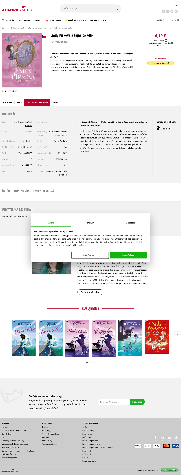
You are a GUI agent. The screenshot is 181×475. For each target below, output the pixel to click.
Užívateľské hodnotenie (37, 102)
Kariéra (85, 457)
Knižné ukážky (87, 434)
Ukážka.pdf (164, 128)
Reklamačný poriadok (10, 447)
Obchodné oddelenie (50, 434)
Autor (55, 102)
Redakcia (46, 437)
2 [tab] (90, 362)
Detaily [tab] (90, 223)
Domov (5, 28)
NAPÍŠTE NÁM (170, 470)
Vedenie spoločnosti (50, 444)
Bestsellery (24, 20)
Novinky (38, 20)
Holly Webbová (59, 41)
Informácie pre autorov (91, 444)
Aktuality (94, 20)
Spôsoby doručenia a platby (13, 440)
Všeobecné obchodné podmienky (15, 444)
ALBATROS (27, 165)
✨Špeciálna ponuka (74, 20)
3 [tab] (94, 362)
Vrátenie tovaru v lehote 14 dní (14, 430)
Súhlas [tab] (51, 223)
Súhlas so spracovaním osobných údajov (18, 451)
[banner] (17, 6)
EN (176, 5)
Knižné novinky (88, 430)
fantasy (28, 125)
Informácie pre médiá (90, 440)
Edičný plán (86, 437)
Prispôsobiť (88, 255)
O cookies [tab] (130, 223)
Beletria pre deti (17, 28)
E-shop (45, 427)
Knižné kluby (47, 440)
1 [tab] (87, 362)
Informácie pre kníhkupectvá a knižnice (97, 447)
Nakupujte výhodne (9, 457)
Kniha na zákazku (89, 461)
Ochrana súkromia (9, 454)
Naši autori (86, 454)
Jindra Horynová (24, 147)
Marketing (46, 430)
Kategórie (10, 20)
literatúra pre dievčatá (22, 122)
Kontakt (107, 20)
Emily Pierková (60, 141)
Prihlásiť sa (137, 401)
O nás (84, 427)
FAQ (3, 437)
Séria (19, 102)
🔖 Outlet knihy (53, 20)
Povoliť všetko (128, 255)
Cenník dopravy (8, 434)
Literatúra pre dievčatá (37, 28)
